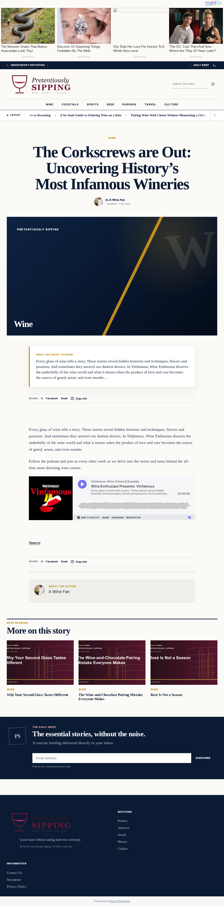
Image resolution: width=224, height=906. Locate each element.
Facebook (52, 398)
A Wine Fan (117, 199)
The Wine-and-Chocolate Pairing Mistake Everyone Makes (110, 697)
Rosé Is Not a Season (166, 695)
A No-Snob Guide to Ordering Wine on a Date (83, 115)
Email (64, 398)
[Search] (212, 84)
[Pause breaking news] (213, 115)
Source (34, 542)
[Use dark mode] (214, 65)
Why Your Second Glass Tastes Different (37, 695)
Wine (112, 138)
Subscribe (203, 757)
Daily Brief (201, 65)
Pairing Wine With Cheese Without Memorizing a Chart (161, 115)
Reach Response (119, 901)
